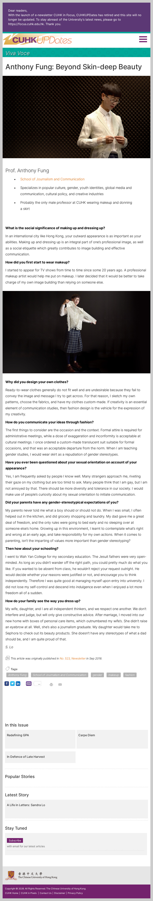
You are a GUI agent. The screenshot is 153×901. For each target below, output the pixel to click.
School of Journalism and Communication (52, 179)
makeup (113, 675)
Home (44, 39)
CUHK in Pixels (29, 893)
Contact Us (45, 893)
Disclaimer (59, 893)
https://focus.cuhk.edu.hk (26, 24)
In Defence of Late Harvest (26, 757)
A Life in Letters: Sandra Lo (26, 805)
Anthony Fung (17, 675)
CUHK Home (11, 893)
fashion (130, 675)
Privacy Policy (75, 893)
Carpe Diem (86, 735)
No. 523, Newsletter (73, 658)
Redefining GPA (18, 735)
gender (97, 675)
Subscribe (15, 840)
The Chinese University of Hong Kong (31, 875)
